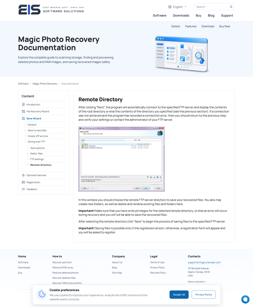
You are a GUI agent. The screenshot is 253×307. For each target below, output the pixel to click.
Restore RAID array (62, 267)
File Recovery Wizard (38, 111)
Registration (33, 182)
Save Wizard (34, 118)
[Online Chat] (244, 301)
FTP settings (37, 159)
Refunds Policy (158, 272)
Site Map (117, 272)
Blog (211, 15)
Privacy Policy (157, 267)
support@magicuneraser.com (204, 262)
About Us (117, 262)
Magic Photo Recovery (45, 83)
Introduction (33, 104)
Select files (36, 153)
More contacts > (197, 281)
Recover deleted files (64, 277)
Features (190, 26)
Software (159, 15)
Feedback (32, 189)
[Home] (52, 9)
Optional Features (36, 175)
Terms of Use (157, 262)
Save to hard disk (37, 130)
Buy (198, 15)
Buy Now (224, 26)
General (32, 124)
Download (208, 26)
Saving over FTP (36, 141)
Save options (37, 148)
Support (227, 15)
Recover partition (62, 262)
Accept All (179, 294)
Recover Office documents (67, 283)
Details (175, 26)
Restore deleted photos (65, 272)
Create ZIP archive (38, 136)
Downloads (181, 15)
